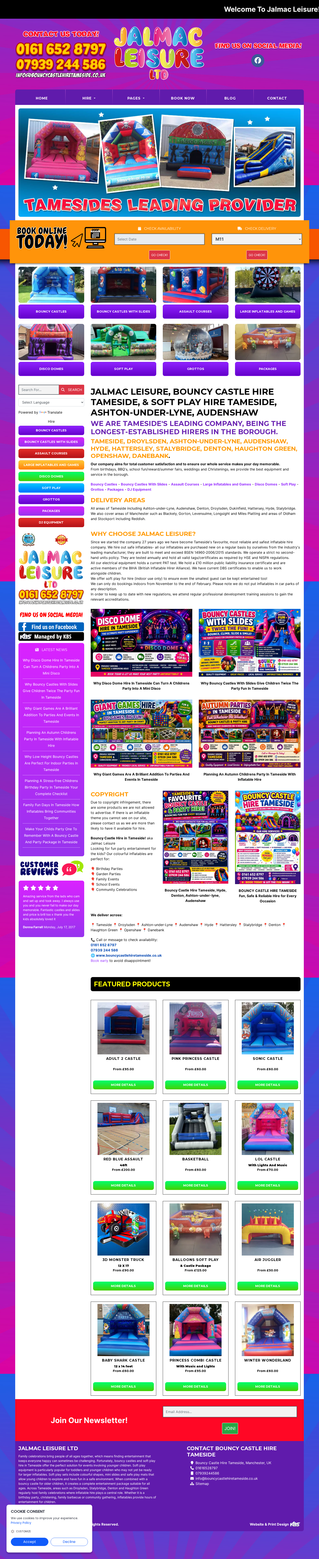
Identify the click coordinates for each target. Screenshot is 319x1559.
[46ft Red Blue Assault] (123, 1129)
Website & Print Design (270, 1524)
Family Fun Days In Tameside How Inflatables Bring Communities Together (51, 811)
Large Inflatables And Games (267, 311)
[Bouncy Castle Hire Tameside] (159, 54)
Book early (99, 960)
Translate (54, 412)
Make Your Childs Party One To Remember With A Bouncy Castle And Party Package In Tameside (51, 835)
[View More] (51, 285)
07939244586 (207, 1473)
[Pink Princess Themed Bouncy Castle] (195, 1028)
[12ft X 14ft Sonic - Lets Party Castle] (268, 1028)
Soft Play (123, 369)
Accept (29, 1541)
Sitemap (202, 1483)
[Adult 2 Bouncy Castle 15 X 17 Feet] (123, 1028)
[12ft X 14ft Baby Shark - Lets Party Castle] (123, 1330)
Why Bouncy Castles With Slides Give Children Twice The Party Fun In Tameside (51, 690)
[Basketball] (195, 1129)
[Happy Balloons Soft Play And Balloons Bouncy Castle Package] (195, 1229)
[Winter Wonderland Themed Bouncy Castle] (268, 1330)
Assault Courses (195, 311)
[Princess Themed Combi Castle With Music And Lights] (195, 1330)
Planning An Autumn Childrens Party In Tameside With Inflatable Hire (51, 739)
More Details (123, 1085)
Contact (277, 98)
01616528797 (207, 1468)
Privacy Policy (21, 1523)
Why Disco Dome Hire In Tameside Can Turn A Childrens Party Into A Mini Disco (51, 666)
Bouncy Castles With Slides (123, 311)
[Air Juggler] (268, 1229)
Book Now (183, 98)
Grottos (195, 369)
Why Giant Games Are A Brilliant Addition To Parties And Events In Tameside (51, 715)
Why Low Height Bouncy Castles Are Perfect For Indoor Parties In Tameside (51, 763)
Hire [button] (87, 98)
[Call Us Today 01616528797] (51, 595)
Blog (230, 98)
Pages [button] (134, 98)
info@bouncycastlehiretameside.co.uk (227, 1478)
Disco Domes (51, 369)
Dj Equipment (51, 522)
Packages (268, 369)
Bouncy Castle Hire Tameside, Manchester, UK (233, 1463)
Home (50, 98)
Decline (69, 1541)
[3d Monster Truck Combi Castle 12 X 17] (123, 1229)
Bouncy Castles (51, 311)
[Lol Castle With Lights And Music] (268, 1129)
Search (74, 390)
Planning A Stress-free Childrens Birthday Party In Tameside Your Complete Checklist (51, 787)
